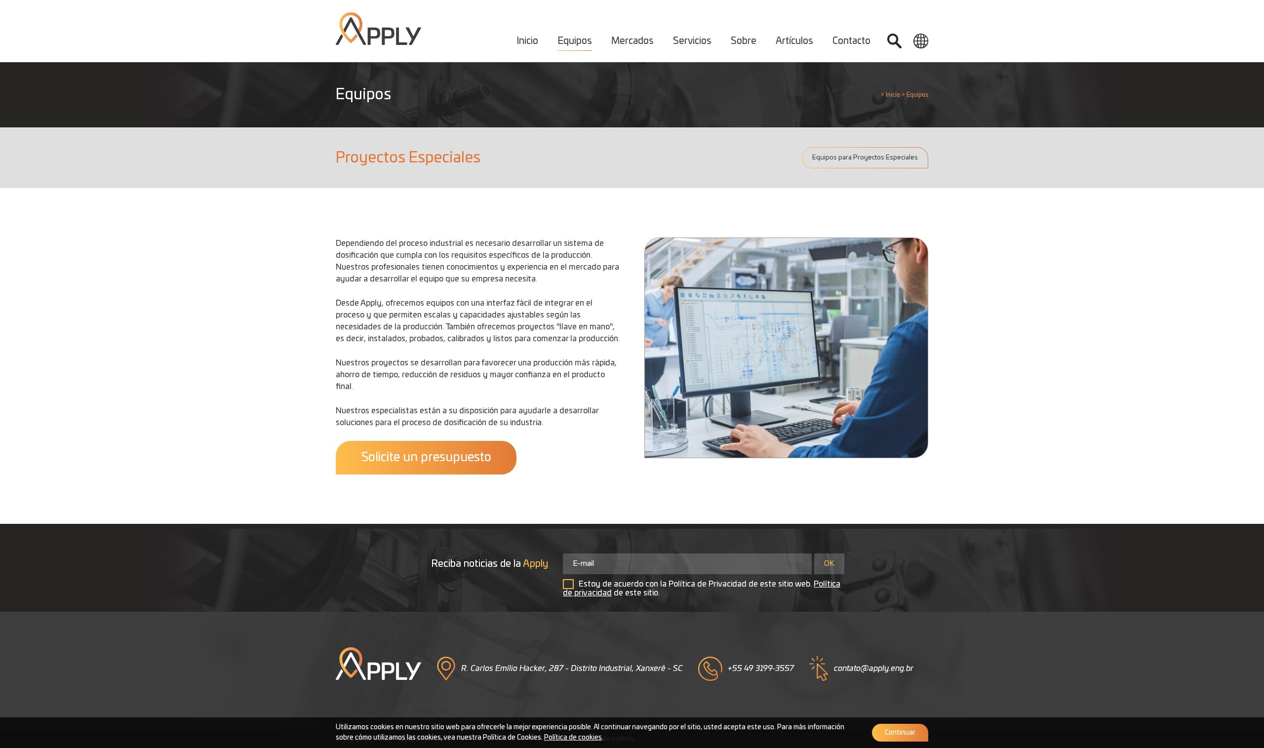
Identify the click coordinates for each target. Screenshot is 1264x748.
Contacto (851, 41)
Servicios (692, 41)
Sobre (743, 41)
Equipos (574, 41)
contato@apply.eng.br (873, 668)
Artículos (794, 41)
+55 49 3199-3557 (761, 668)
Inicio (527, 41)
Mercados (632, 41)
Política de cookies (573, 737)
